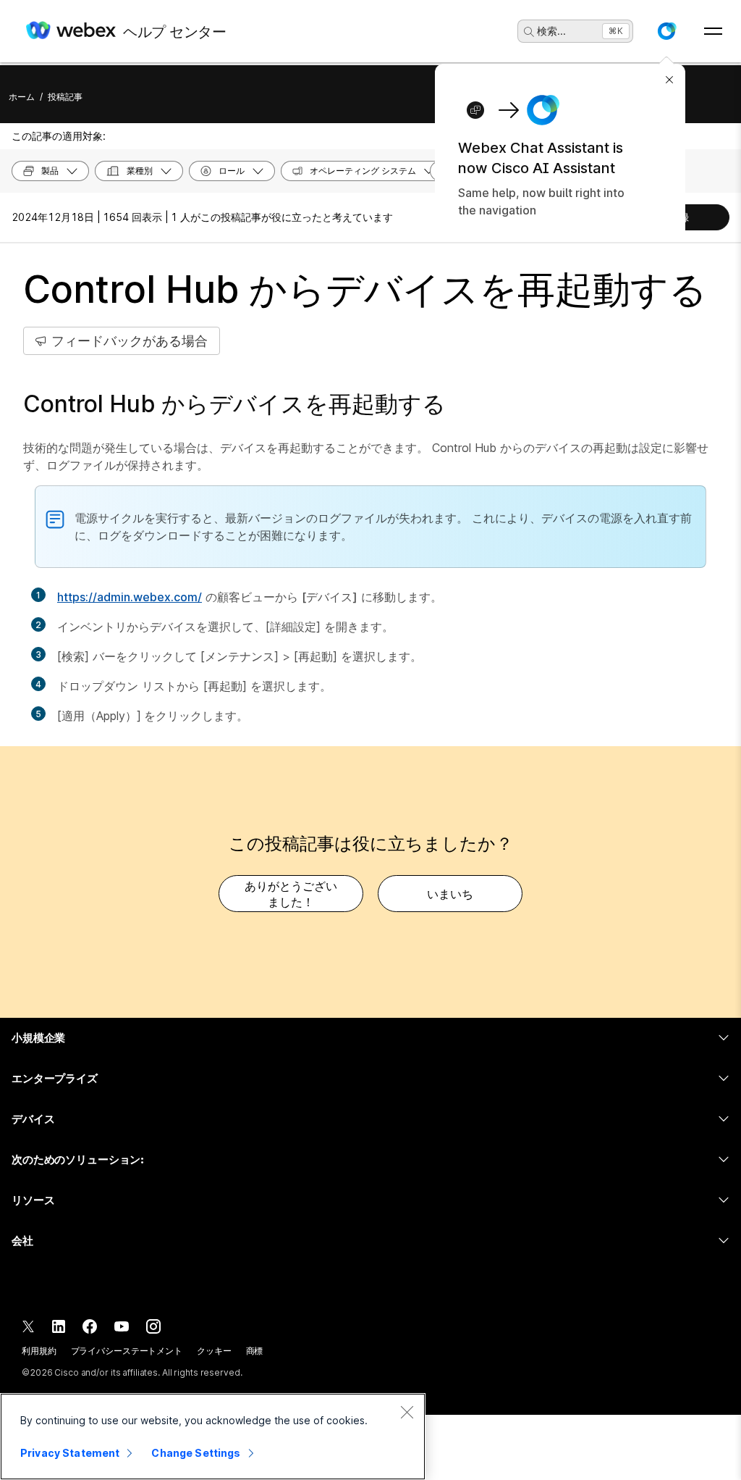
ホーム (22, 96)
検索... (551, 31)
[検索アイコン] (529, 32)
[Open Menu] (713, 31)
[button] (666, 31)
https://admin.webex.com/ (129, 597)
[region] (212, 1436)
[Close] (406, 1412)
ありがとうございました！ (291, 894)
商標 (254, 1350)
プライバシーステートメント (126, 1350)
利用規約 (39, 1350)
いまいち (450, 894)
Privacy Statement (69, 1453)
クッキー (214, 1350)
